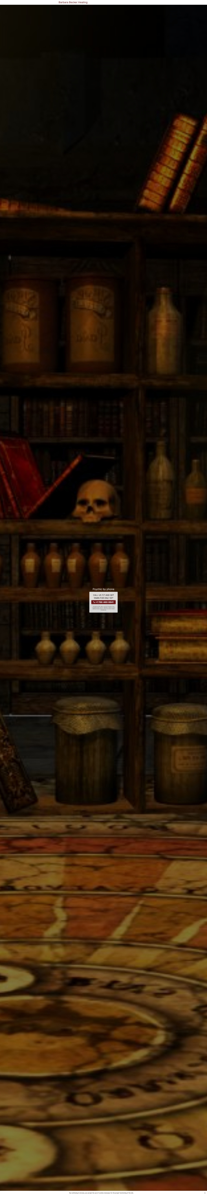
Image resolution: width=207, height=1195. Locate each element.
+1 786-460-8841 (104, 602)
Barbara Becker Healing (73, 2)
